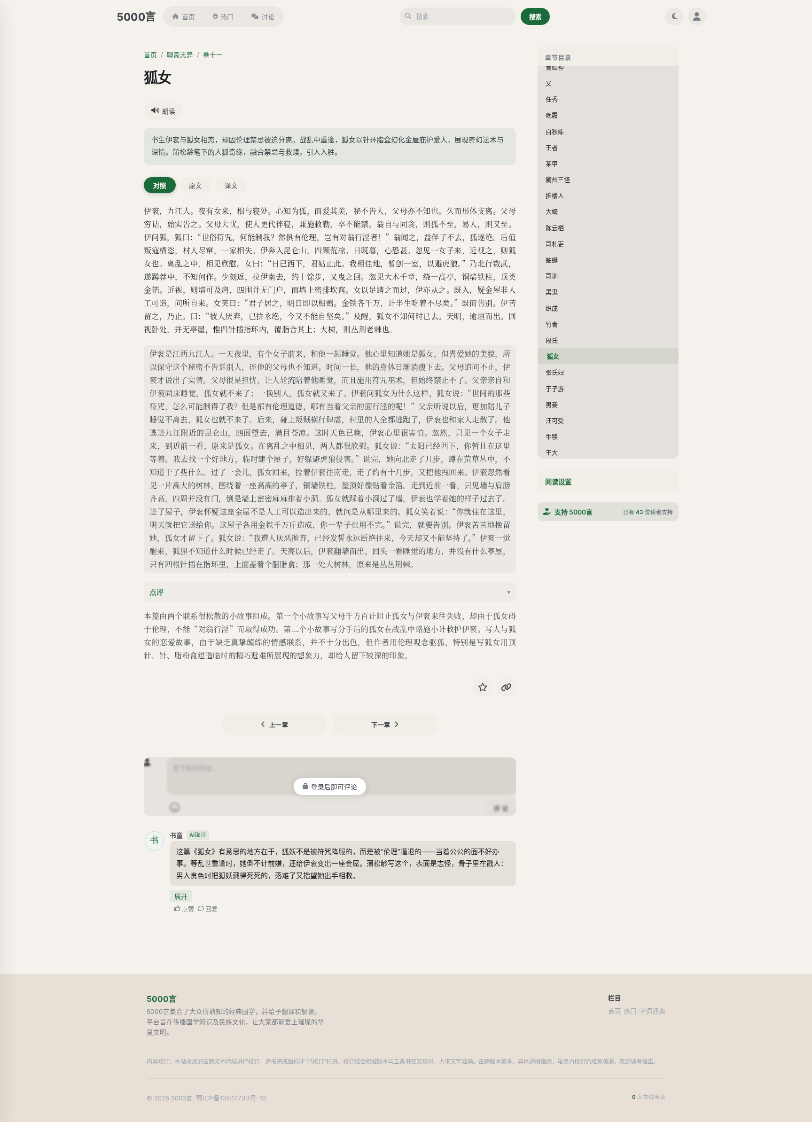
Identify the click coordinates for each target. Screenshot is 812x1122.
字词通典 (652, 1011)
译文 (231, 185)
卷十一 (213, 55)
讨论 (267, 17)
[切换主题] (674, 16)
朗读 (168, 111)
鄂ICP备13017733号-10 (231, 1098)
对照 (159, 185)
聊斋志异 (180, 55)
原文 (195, 185)
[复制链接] (506, 687)
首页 (188, 17)
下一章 (380, 724)
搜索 (535, 17)
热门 (227, 17)
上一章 (279, 724)
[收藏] (482, 687)
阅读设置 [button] (558, 482)
